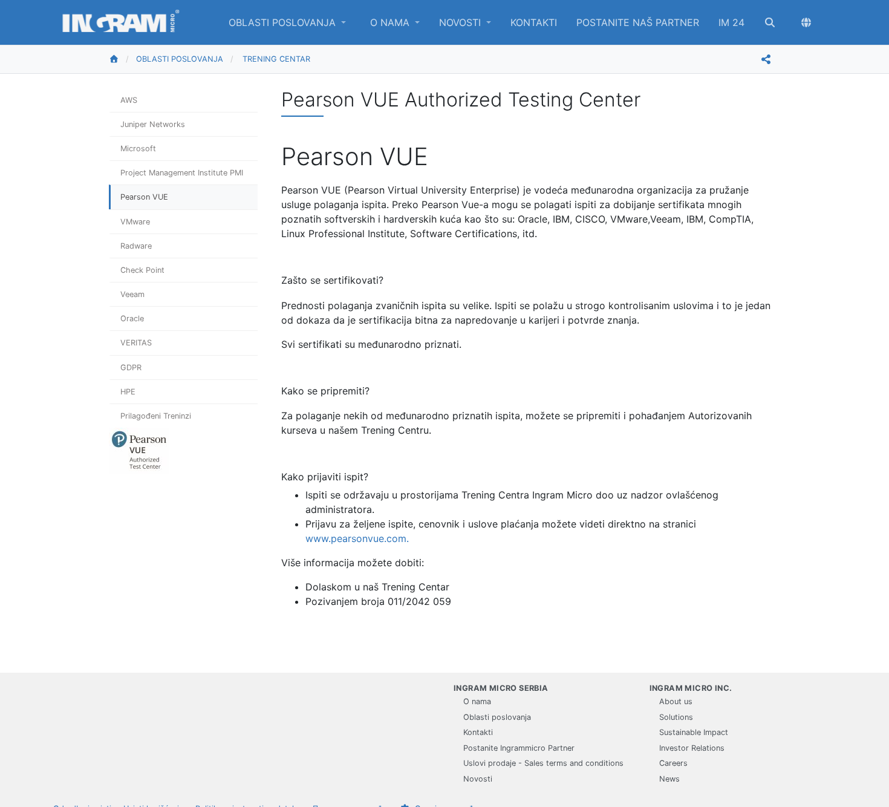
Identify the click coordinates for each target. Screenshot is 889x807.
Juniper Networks (152, 124)
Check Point (142, 270)
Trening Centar (276, 59)
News (669, 778)
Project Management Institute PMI (181, 172)
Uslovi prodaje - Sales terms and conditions (543, 763)
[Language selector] (806, 22)
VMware (135, 221)
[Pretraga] (770, 22)
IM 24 (731, 22)
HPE (127, 391)
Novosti (461, 22)
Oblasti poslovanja (284, 22)
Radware (136, 245)
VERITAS (136, 342)
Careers (673, 763)
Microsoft (138, 148)
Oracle (132, 318)
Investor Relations (692, 748)
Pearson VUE (144, 196)
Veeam (132, 294)
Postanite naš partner (637, 22)
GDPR (131, 367)
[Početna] (122, 59)
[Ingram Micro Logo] (121, 22)
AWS (128, 100)
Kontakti (533, 22)
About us (675, 701)
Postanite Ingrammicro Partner (519, 748)
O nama (391, 22)
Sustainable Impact (693, 732)
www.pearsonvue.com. (357, 538)
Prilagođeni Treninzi (155, 415)
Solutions (676, 717)
